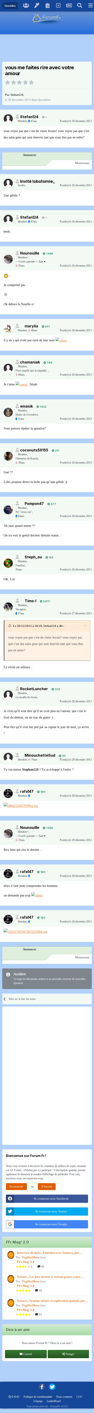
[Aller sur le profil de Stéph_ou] (8, 563)
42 (63, 755)
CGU (79, 1396)
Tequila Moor (30, 1257)
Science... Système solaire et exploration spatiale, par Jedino (51, 1301)
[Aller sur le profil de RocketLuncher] (8, 695)
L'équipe (38, 1401)
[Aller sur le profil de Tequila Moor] (10, 1255)
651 (47, 326)
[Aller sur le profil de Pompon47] (8, 509)
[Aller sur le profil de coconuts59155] (8, 456)
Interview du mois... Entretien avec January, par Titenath (48, 1253)
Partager (69, 1354)
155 (50, 557)
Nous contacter (64, 1396)
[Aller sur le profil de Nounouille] (8, 259)
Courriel (27, 1354)
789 (49, 362)
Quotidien (44, 99)
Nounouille (29, 253)
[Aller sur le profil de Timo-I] (8, 607)
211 (56, 450)
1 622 (42, 406)
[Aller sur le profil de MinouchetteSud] (8, 757)
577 (53, 504)
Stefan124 (16, 94)
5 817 (46, 601)
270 (57, 689)
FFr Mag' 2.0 (25, 1262)
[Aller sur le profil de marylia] (8, 328)
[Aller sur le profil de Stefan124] (8, 118)
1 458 (49, 253)
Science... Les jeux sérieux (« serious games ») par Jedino (49, 1277)
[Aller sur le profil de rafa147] (8, 793)
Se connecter (16, 1186)
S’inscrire (47, 1186)
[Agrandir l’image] (6, 275)
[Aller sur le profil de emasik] (8, 412)
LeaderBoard (54, 1401)
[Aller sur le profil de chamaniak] (8, 368)
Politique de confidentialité (38, 1396)
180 (42, 791)
